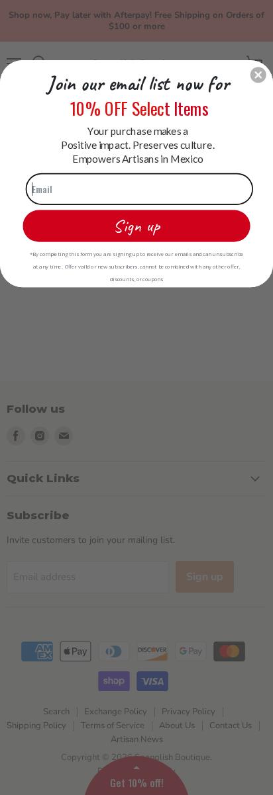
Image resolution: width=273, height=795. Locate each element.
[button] (258, 75)
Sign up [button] (136, 225)
